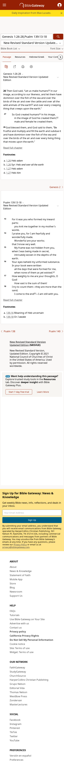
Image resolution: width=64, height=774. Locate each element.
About (13, 567)
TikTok (13, 732)
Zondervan (16, 700)
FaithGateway (17, 667)
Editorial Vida (17, 688)
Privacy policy (18, 631)
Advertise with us (19, 623)
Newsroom (16, 591)
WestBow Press (18, 696)
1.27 (8, 168)
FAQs (12, 611)
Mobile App (16, 579)
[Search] (58, 36)
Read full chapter (12, 147)
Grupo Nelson (17, 684)
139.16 (10, 312)
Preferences (16, 759)
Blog (12, 587)
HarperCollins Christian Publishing (29, 679)
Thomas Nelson (18, 692)
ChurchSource (18, 675)
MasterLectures (18, 704)
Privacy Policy (20, 544)
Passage (7, 56)
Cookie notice (17, 644)
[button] (59, 5)
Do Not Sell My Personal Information (31, 639)
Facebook (15, 719)
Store (13, 583)
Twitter (14, 736)
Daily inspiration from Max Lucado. (31, 12)
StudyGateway (18, 671)
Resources (20, 56)
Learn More (43, 391)
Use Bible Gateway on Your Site (27, 619)
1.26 (8, 160)
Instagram (15, 724)
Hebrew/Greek (36, 56)
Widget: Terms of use (21, 652)
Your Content (54, 56)
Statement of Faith (20, 575)
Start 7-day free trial (19, 391)
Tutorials (14, 615)
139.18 (10, 316)
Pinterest (15, 728)
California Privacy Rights (24, 635)
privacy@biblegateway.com (15, 547)
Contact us (16, 627)
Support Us (16, 595)
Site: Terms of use (20, 648)
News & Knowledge (21, 571)
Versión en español (20, 755)
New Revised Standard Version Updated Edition (28, 343)
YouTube (14, 740)
